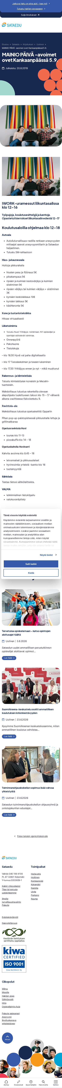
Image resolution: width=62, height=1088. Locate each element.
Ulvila (33, 891)
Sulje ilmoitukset (29, 15)
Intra (4, 1003)
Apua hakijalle (31, 1085)
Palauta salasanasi (11, 1013)
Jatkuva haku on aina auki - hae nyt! (29, 3)
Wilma (5, 989)
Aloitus (6, 1085)
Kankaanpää (37, 881)
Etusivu (5, 44)
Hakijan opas (8, 996)
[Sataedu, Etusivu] (11, 25)
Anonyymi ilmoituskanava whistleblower (9, 1020)
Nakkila (34, 888)
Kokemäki (35, 884)
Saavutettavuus (9, 923)
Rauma (34, 898)
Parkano (35, 895)
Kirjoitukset (28, 44)
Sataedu (16, 44)
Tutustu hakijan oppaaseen (30, 8)
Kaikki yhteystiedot (11, 886)
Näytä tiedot (46, 555)
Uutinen (40, 44)
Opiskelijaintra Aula (11, 1006)
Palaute (5, 905)
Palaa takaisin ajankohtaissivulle (32, 836)
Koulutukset (18, 1085)
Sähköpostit (7, 999)
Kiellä (31, 572)
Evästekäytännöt (10, 917)
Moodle (5, 992)
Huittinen (35, 877)
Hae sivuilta (43, 1085)
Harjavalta (36, 874)
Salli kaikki (31, 564)
